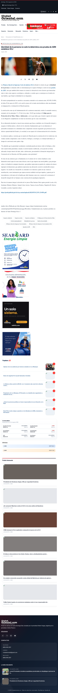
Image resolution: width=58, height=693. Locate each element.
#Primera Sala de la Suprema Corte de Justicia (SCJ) (40, 224)
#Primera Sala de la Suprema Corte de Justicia (16, 224)
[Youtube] (56, 11)
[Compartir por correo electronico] (36, 79)
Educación (18, 31)
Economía (10, 31)
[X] (51, 11)
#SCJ (34, 227)
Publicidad (3, 8)
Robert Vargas (10, 8)
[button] (29, 66)
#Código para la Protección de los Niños (46, 218)
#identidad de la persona (29, 221)
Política (27, 25)
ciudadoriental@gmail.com (10, 652)
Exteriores (25, 31)
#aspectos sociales (18, 218)
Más (36, 31)
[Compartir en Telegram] (29, 79)
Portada (3, 25)
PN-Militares (48, 25)
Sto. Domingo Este (12, 25)
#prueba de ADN (26, 227)
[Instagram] (53, 11)
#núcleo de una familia (42, 221)
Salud (31, 31)
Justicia (33, 25)
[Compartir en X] (25, 79)
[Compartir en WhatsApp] (33, 79)
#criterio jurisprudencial (16, 221)
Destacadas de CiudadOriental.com (14, 37)
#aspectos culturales (7, 218)
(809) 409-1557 (7, 647)
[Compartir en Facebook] (21, 79)
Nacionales (39, 25)
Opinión (21, 25)
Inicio (2, 37)
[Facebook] (49, 11)
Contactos (17, 8)
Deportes (3, 31)
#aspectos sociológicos (30, 218)
